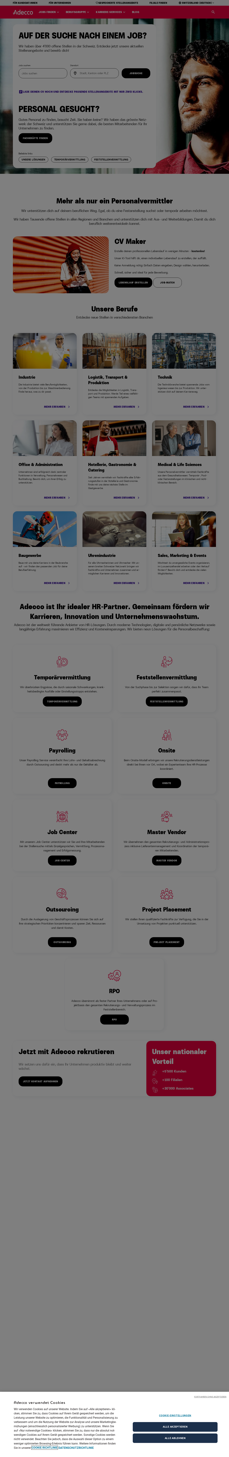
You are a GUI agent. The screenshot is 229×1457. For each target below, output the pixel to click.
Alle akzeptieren (175, 1426)
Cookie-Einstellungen (175, 1415)
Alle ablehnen (175, 1438)
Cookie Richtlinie (45, 1447)
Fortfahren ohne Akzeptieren (210, 1396)
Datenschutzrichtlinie (76, 1447)
